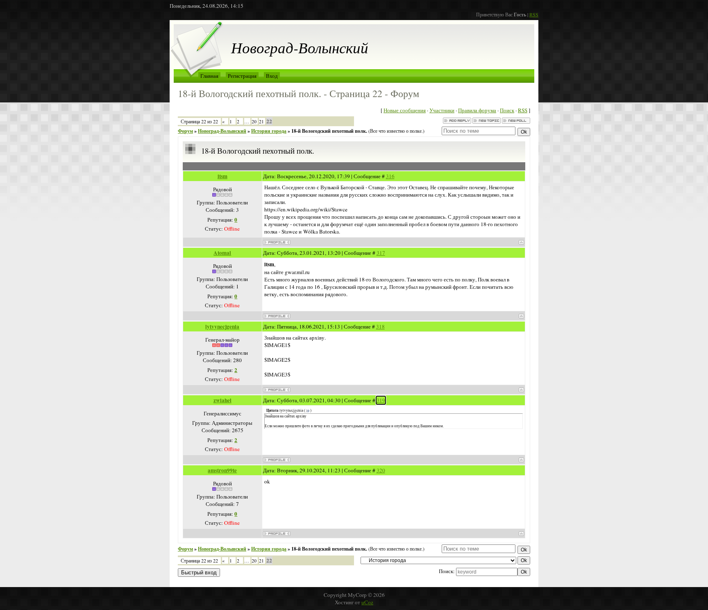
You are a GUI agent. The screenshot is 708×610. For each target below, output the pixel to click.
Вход (272, 75)
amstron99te (222, 470)
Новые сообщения (405, 110)
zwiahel (222, 400)
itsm (222, 176)
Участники (441, 110)
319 (381, 400)
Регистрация (242, 75)
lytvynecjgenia (222, 326)
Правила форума (477, 110)
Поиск (507, 110)
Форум (185, 130)
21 (261, 121)
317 (381, 252)
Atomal (222, 253)
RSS (533, 14)
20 (254, 121)
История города (268, 130)
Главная (209, 75)
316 (390, 176)
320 (381, 470)
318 (380, 326)
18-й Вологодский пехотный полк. (329, 130)
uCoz (367, 602)
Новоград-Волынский (222, 130)
